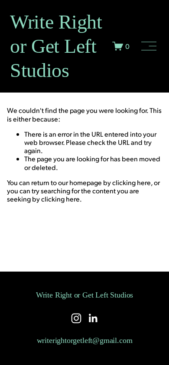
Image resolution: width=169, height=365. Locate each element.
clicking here (131, 182)
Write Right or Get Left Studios (56, 46)
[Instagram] (76, 318)
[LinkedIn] (93, 318)
